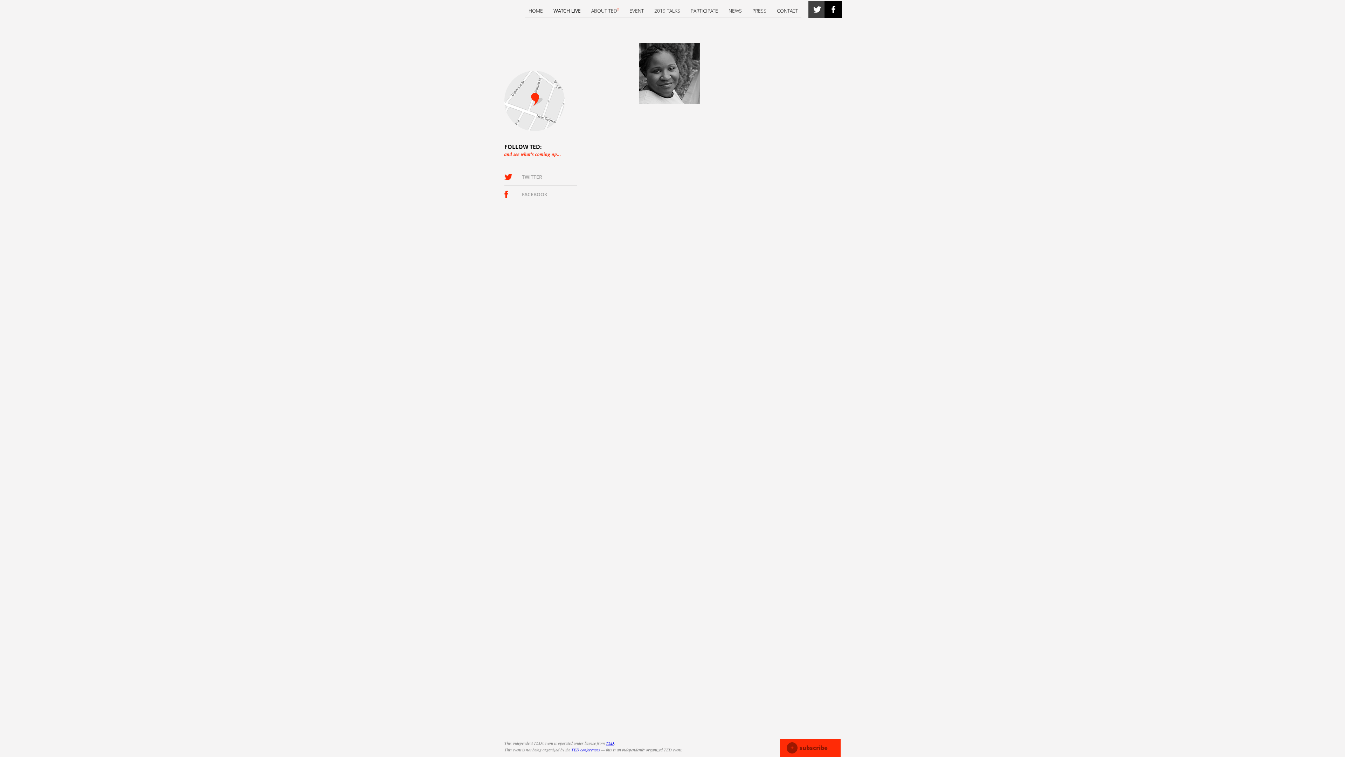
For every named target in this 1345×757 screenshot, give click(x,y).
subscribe (809, 748)
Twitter (532, 176)
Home (536, 10)
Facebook (534, 194)
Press (759, 10)
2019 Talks (667, 10)
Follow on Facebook (833, 9)
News (735, 10)
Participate (704, 10)
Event (636, 10)
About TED (605, 10)
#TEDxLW (817, 9)
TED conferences (585, 749)
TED (610, 743)
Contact (787, 10)
